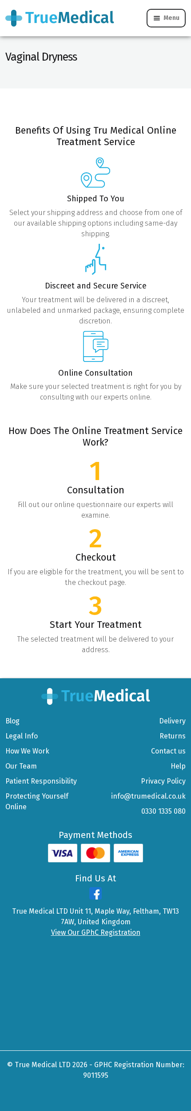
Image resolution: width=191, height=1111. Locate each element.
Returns (172, 736)
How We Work (27, 751)
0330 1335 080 (163, 811)
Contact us (168, 751)
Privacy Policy (163, 781)
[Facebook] (95, 897)
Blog (12, 721)
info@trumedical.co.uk (148, 796)
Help (178, 766)
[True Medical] (95, 696)
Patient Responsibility (41, 781)
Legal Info (21, 736)
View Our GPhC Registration (95, 932)
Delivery (172, 721)
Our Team (21, 766)
